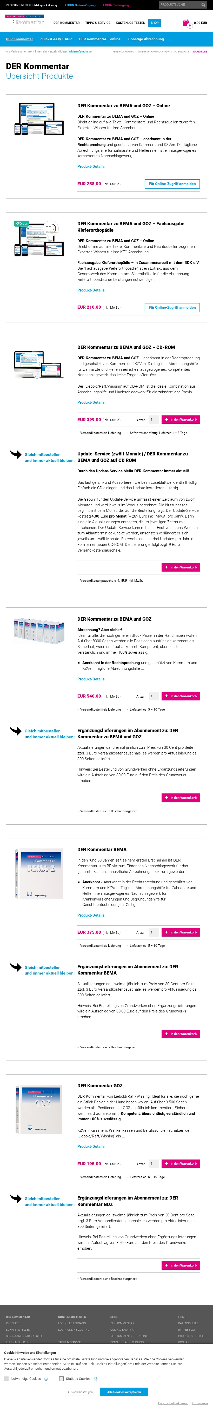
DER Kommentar (67, 23)
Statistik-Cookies (78, 1379)
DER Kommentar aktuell (24, 1336)
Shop (155, 23)
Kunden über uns (18, 1342)
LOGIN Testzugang (116, 5)
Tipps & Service (97, 23)
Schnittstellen (18, 1329)
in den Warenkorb (184, 419)
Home (182, 1317)
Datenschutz (181, 51)
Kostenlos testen (130, 23)
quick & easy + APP (56, 39)
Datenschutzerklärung (173, 1403)
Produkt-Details (91, 166)
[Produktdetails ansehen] (39, 119)
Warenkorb (200, 51)
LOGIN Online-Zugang (80, 5)
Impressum (200, 1403)
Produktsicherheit (192, 1336)
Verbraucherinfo (123, 51)
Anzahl (141, 420)
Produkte (13, 1323)
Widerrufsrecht (78, 51)
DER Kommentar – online (100, 39)
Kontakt (184, 1342)
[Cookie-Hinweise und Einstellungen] (46, 1378)
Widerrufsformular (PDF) (154, 51)
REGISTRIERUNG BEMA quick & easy (31, 5)
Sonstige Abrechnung (146, 39)
